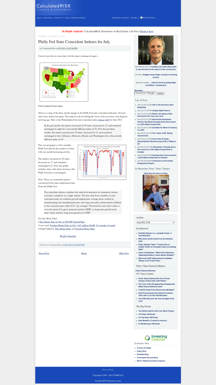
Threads (133, 18)
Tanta (67, 18)
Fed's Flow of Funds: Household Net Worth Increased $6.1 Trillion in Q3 (156, 141)
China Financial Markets (145, 271)
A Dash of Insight (144, 348)
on (73, 244)
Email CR (58, 18)
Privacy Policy (108, 369)
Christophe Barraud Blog (147, 358)
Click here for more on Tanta (156, 173)
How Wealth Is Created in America (152, 321)
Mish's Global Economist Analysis (151, 361)
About (39, 18)
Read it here (146, 31)
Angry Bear (141, 351)
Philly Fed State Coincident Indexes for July (74, 41)
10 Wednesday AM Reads (149, 324)
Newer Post (44, 253)
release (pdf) (103, 119)
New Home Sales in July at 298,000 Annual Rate (62, 221)
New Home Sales (63, 228)
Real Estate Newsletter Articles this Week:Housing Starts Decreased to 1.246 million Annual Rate (156, 121)
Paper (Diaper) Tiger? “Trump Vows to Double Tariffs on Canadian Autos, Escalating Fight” (157, 247)
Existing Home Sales (85, 228)
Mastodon (138, 91)
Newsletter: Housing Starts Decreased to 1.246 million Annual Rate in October (156, 149)
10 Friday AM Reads (146, 314)
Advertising (48, 18)
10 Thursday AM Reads (148, 317)
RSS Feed (150, 18)
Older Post (124, 253)
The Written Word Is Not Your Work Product (156, 311)
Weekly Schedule (78, 18)
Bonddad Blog (143, 354)
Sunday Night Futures (161, 111)
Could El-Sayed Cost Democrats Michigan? (156, 290)
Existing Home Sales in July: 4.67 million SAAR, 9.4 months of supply (83, 225)
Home (84, 253)
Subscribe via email (120, 18)
